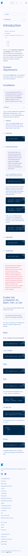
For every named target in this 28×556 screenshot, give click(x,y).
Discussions (3, 529)
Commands (3, 490)
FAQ (2, 513)
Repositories (4, 495)
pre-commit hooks (5, 515)
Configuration (4, 493)
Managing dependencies (6, 486)
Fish (8, 43)
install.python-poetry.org (6, 539)
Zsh (8, 45)
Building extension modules (7, 517)
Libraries (3, 488)
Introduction (3, 481)
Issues (2, 527)
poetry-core (3, 536)
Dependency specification (7, 500)
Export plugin (4, 544)
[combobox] (14, 14)
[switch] (21, 3)
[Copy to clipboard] (23, 137)
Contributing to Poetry (6, 508)
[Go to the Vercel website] (9, 552)
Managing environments (6, 498)
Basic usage (3, 483)
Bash (8, 41)
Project (2, 524)
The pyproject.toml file (6, 505)
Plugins (2, 503)
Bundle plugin (4, 541)
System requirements (10, 31)
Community (3, 510)
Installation (7, 33)
